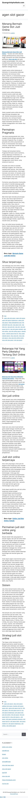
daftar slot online (7, 747)
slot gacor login (14, 721)
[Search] (24, 734)
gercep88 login (6, 761)
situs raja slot (13, 59)
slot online (5, 758)
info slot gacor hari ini (14, 710)
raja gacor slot (17, 325)
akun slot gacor (18, 704)
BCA (1, 797)
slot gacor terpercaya (14, 723)
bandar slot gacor (18, 706)
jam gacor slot (19, 712)
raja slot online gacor (15, 331)
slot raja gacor (18, 340)
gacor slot (5, 708)
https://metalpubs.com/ (9, 780)
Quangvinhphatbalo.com (13, 2)
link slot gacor (15, 715)
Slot (5, 316)
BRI (5, 797)
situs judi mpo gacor (8, 765)
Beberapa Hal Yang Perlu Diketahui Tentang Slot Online (13, 351)
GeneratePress (14, 794)
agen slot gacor (20, 318)
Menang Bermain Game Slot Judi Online (12, 26)
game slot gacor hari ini (15, 708)
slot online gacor (11, 726)
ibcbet (4, 754)
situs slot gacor (6, 769)
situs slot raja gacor (7, 340)
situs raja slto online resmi (15, 338)
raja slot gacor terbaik (16, 329)
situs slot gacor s (15, 717)
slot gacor (21, 384)
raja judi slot (10, 327)
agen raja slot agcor (9, 318)
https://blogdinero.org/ (15, 322)
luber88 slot (5, 750)
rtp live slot (5, 783)
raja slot (17, 327)
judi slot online (6, 715)
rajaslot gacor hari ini (12, 333)
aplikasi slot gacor (7, 706)
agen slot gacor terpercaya (10, 320)
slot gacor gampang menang (14, 719)
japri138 (4, 772)
